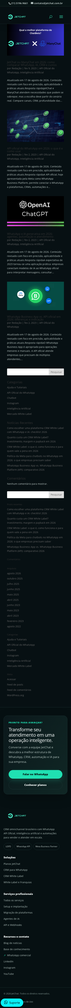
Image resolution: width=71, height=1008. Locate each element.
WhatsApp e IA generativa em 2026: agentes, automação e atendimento (30, 235)
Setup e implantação (15, 906)
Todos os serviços (14, 900)
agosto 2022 (14, 626)
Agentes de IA (11, 918)
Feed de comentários (19, 690)
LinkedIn (8, 961)
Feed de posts (15, 684)
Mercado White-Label (19, 413)
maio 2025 (13, 594)
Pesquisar (56, 372)
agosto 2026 (14, 573)
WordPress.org (15, 695)
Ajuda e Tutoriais (17, 387)
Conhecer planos (35, 785)
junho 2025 (13, 589)
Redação (17, 68)
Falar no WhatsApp (35, 774)
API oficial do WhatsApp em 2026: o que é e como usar (35, 150)
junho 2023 (13, 605)
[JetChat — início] (36, 816)
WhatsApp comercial (19, 955)
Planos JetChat (12, 863)
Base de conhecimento (17, 949)
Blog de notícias (13, 943)
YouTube (9, 973)
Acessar (11, 679)
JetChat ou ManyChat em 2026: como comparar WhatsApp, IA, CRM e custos (32, 63)
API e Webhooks (13, 925)
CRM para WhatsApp (16, 869)
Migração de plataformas (18, 912)
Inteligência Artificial (32, 72)
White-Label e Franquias (18, 882)
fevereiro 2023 (15, 621)
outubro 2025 (15, 578)
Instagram (13, 403)
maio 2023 (13, 610)
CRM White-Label (13, 876)
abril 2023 (13, 615)
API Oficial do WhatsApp (21, 392)
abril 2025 (13, 599)
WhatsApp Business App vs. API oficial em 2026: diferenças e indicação (34, 318)
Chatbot (11, 397)
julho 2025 (13, 583)
